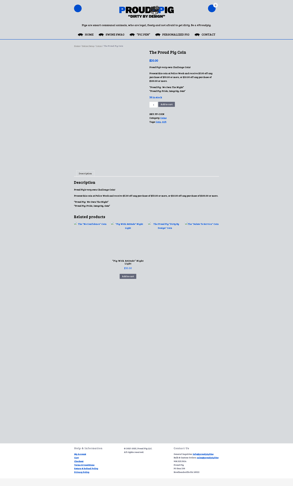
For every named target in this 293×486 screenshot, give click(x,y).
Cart (76, 457)
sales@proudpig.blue (208, 457)
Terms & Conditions (84, 464)
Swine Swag (88, 45)
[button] (78, 8)
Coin (158, 121)
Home (77, 45)
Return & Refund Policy (86, 468)
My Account (80, 454)
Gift (164, 121)
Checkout (78, 461)
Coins (99, 45)
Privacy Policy (81, 472)
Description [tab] (85, 173)
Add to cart (167, 104)
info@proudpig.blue (203, 454)
